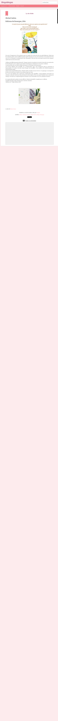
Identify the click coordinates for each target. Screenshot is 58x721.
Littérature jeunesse (26, 114)
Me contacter (12, 6)
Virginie (38, 112)
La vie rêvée (29, 13)
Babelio (18, 6)
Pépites (38, 114)
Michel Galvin (13, 109)
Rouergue (42, 114)
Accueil (22, 6)
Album (20, 114)
